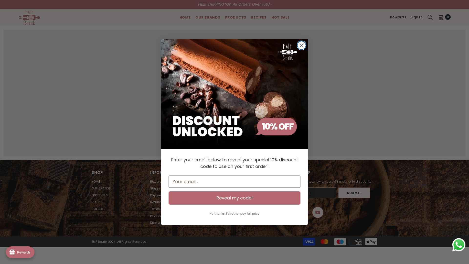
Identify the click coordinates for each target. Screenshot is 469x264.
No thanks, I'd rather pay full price (234, 213)
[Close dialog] (301, 45)
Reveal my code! (234, 198)
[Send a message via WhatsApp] (459, 245)
